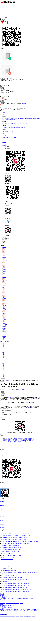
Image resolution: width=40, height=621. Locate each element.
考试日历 (5, 598)
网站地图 (4, 112)
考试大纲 (7, 118)
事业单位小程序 (5, 237)
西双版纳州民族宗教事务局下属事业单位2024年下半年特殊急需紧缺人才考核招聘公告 (18, 439)
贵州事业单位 (21, 610)
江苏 (3, 359)
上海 (3, 366)
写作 (21, 127)
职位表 (11, 118)
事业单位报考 (2, 599)
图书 (3, 339)
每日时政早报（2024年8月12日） (7, 559)
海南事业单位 (34, 609)
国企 (3, 133)
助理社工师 (7, 607)
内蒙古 (3, 376)
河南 (3, 348)
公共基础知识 (5, 127)
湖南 (3, 352)
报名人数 (22, 123)
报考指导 (7, 137)
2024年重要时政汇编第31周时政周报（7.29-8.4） (10, 570)
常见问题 (5, 600)
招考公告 (4, 118)
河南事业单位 (28, 609)
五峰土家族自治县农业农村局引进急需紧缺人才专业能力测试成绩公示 (20, 438)
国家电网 (2, 605)
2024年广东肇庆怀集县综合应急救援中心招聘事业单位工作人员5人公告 (15, 441)
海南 (3, 349)
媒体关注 (13, 616)
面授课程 (4, 337)
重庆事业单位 (13, 609)
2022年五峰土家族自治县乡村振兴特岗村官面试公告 (13, 447)
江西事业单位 (36, 610)
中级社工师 (11, 607)
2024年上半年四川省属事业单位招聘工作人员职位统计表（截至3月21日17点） (15, 585)
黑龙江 (3, 375)
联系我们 (4, 145)
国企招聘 (4, 309)
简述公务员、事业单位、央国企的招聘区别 (9, 575)
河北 (3, 347)
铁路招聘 (9, 605)
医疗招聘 (13, 119)
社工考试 (4, 142)
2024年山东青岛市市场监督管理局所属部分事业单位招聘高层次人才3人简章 (15, 543)
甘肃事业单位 (26, 610)
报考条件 (11, 123)
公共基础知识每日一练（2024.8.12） (7, 557)
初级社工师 (2, 607)
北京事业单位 (8, 609)
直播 (3, 338)
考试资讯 (14, 380)
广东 (3, 353)
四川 (3, 368)
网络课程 (4, 336)
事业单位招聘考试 (3, 596)
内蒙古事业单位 (4, 614)
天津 (3, 370)
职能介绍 (14, 123)
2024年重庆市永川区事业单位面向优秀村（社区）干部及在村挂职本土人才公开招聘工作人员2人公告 (19, 541)
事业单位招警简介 (4, 581)
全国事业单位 (2, 608)
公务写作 (17, 603)
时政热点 (23, 127)
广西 (3, 354)
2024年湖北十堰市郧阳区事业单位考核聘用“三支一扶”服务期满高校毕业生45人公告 (17, 440)
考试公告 (2, 598)
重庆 (3, 345)
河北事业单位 (23, 609)
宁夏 (3, 362)
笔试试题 (4, 131)
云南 (3, 374)
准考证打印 (18, 118)
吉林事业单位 (31, 610)
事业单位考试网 (21, 389)
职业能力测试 (10, 127)
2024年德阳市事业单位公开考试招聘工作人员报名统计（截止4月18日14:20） (15, 579)
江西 (3, 358)
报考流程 (4, 123)
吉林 (3, 357)
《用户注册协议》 (24, 103)
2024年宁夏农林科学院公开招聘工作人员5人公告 (10, 551)
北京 (3, 344)
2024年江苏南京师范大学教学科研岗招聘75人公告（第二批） (12, 545)
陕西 (3, 369)
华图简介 (2, 616)
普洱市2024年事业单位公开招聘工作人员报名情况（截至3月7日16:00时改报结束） (16, 589)
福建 (3, 346)
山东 (3, 367)
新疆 (3, 373)
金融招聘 (4, 326)
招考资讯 (4, 137)
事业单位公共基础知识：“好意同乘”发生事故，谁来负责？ (11, 555)
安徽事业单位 (2, 609)
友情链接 (33, 616)
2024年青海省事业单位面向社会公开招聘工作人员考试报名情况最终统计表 (15, 591)
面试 (19, 127)
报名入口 (14, 118)
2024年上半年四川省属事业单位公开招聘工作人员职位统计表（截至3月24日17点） (16, 583)
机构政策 (6, 119)
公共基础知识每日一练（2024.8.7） (7, 566)
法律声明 (21, 616)
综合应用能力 (15, 127)
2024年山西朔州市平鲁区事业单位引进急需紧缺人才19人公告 (12, 549)
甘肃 (3, 356)
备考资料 (11, 137)
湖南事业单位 (5, 610)
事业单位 (3, 114)
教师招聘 (9, 119)
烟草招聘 (5, 605)
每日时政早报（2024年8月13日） (7, 553)
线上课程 (2, 595)
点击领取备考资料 (32, 398)
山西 (3, 365)
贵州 (3, 355)
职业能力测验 (8, 603)
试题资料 (14, 137)
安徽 (3, 343)
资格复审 (22, 118)
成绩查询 (29, 118)
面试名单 (32, 118)
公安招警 (4, 325)
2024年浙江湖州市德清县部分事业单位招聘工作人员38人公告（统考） (15, 442)
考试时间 (25, 118)
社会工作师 (4, 324)
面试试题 (7, 131)
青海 (3, 363)
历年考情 (25, 123)
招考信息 (4, 144)
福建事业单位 (18, 609)
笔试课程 (2, 593)
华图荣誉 (6, 616)
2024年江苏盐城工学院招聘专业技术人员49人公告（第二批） (12, 547)
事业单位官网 (8, 380)
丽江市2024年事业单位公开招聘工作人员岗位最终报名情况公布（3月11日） (15, 587)
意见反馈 (25, 616)
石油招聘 (12, 605)
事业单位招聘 (2, 597)
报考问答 (7, 123)
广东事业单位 (10, 610)
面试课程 (2, 594)
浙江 (3, 364)
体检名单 (36, 118)
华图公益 (10, 616)
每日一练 (11, 131)
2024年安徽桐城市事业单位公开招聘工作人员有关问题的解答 (12, 577)
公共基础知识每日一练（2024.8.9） (7, 561)
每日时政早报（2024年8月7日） (6, 568)
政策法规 (18, 123)
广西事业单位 (16, 610)
